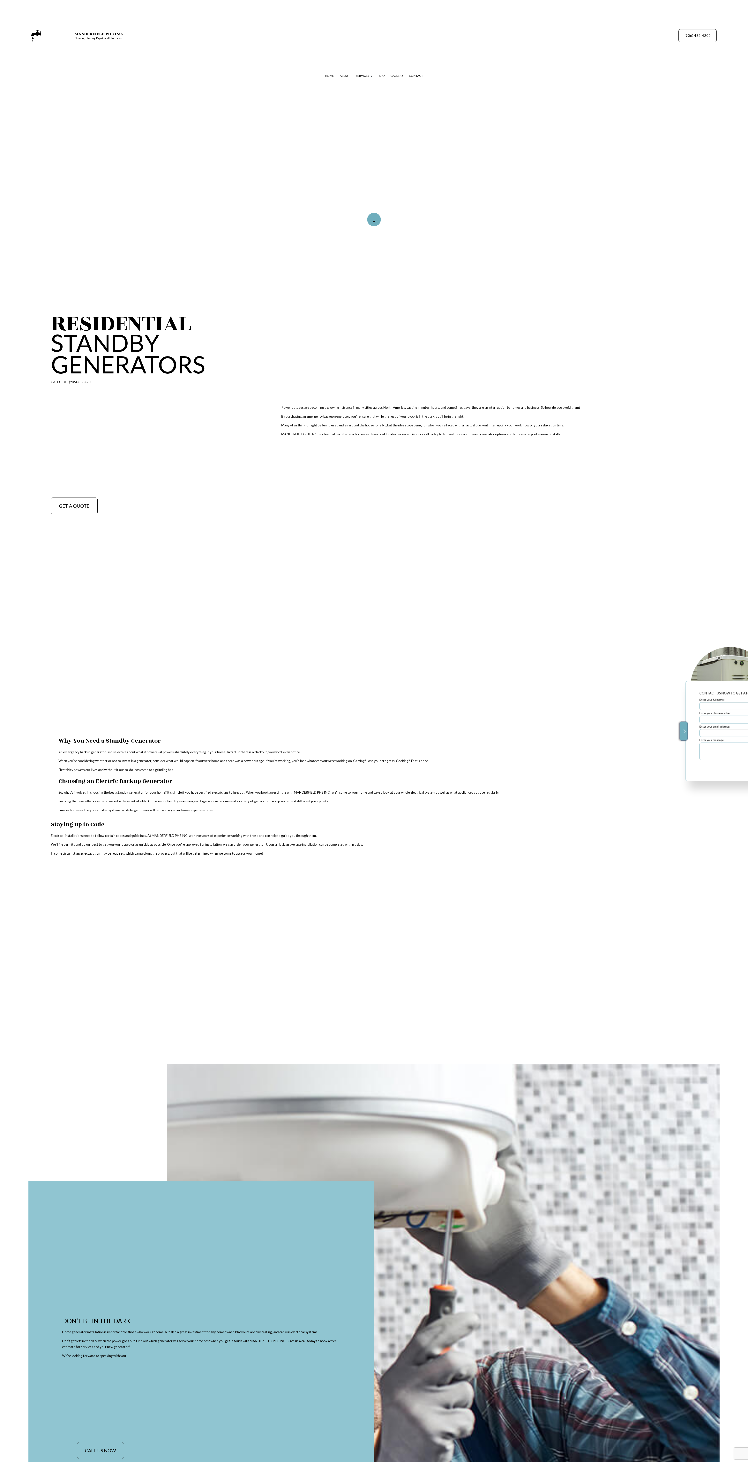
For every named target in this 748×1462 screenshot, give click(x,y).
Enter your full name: (661, 699)
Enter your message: (661, 740)
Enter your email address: (663, 726)
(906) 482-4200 (697, 36)
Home (329, 75)
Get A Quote (74, 506)
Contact (416, 75)
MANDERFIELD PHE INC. (99, 33)
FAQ (382, 75)
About (345, 75)
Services (362, 75)
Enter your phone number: (664, 713)
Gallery (397, 75)
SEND (709, 766)
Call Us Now (100, 1450)
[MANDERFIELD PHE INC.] (36, 35)
